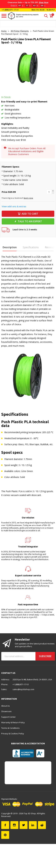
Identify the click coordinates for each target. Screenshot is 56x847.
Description (10, 247)
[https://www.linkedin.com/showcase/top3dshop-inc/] (33, 825)
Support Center (8, 717)
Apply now (28, 198)
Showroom (6, 711)
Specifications (31, 247)
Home (4, 31)
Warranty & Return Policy (13, 722)
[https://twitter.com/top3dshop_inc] (24, 825)
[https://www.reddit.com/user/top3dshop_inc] (42, 825)
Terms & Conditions (10, 728)
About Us (5, 705)
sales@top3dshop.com (23, 689)
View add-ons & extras (14, 206)
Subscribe (45, 656)
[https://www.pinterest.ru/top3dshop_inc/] (5, 835)
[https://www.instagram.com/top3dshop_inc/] (14, 825)
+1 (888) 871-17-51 (10, 9)
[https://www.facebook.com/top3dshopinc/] (5, 825)
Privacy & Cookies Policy (12, 733)
